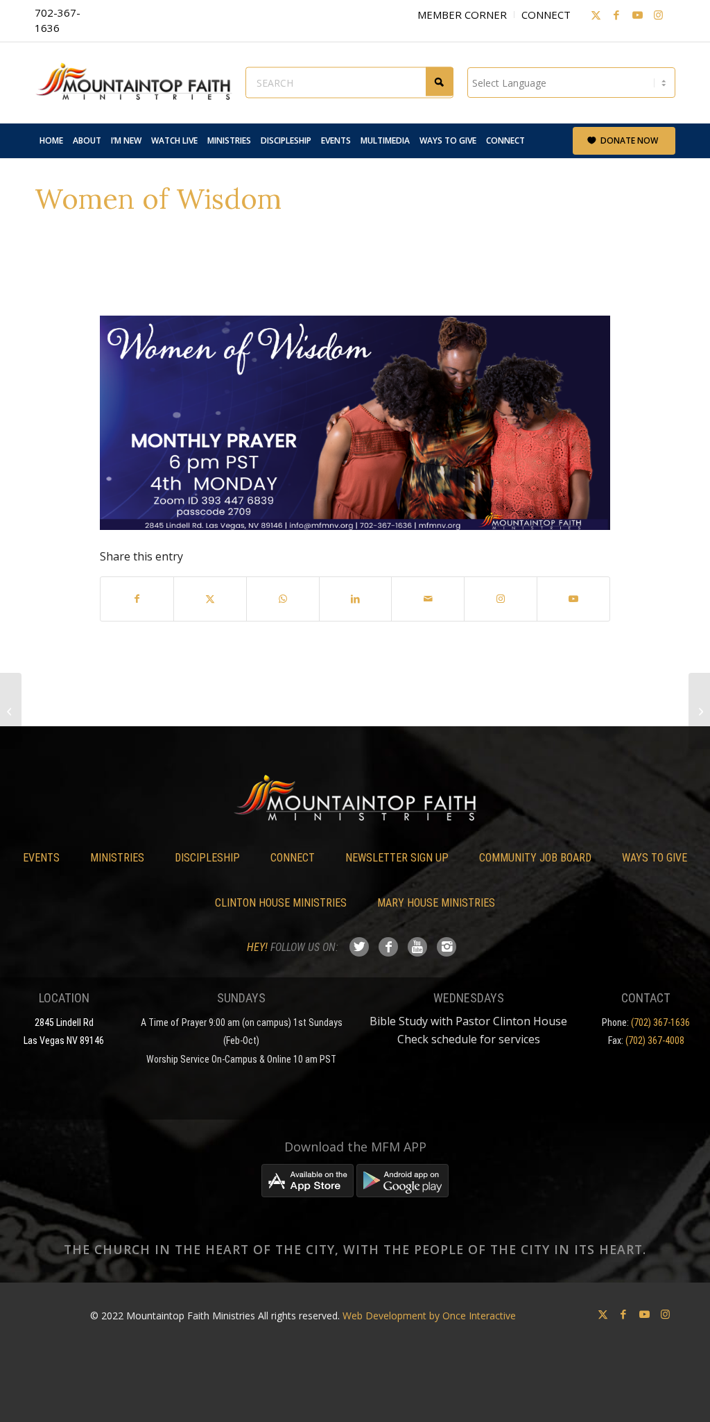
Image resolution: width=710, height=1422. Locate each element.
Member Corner (462, 15)
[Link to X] (595, 14)
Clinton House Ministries (281, 902)
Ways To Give (654, 857)
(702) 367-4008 (654, 1040)
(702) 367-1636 (660, 1022)
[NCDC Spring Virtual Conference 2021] (10, 711)
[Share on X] (210, 598)
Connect (546, 15)
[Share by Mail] (428, 598)
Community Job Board (535, 857)
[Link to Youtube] (637, 14)
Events (41, 857)
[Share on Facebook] (137, 598)
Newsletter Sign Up (397, 857)
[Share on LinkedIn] (356, 598)
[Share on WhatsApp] (283, 598)
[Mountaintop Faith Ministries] (139, 82)
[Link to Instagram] (658, 14)
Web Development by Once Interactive (429, 1315)
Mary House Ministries (436, 902)
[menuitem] (51, 140)
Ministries (117, 857)
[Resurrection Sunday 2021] (699, 711)
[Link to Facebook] (616, 14)
